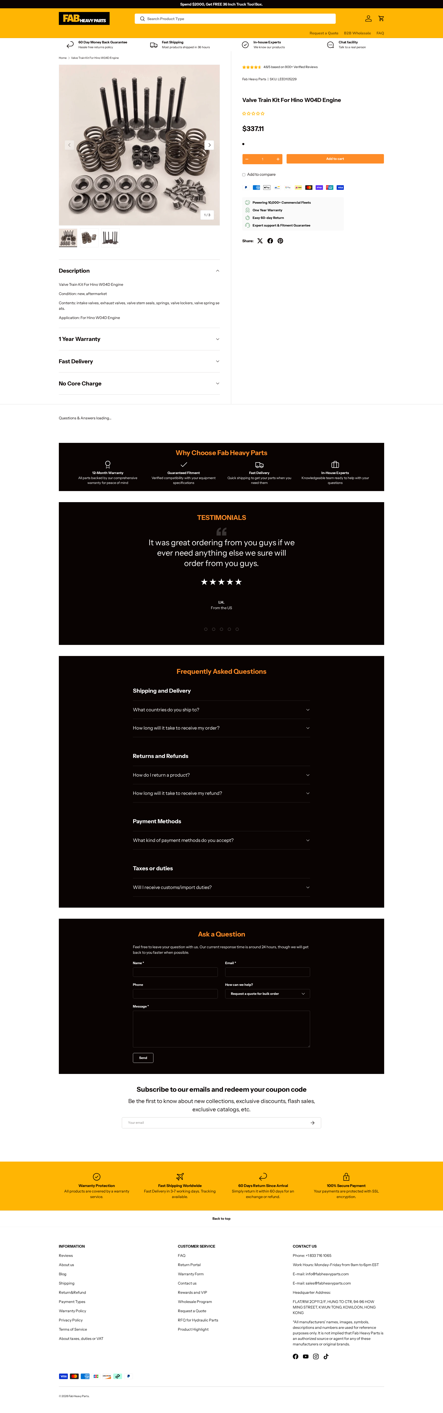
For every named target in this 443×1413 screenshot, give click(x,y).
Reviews (176, 33)
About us (66, 1264)
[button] (253, 113)
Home (63, 58)
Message (140, 1006)
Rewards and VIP (192, 1292)
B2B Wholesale (357, 33)
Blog (62, 1274)
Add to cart (335, 159)
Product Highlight (193, 1329)
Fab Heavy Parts (254, 79)
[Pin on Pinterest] (280, 241)
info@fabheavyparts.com (327, 1274)
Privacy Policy (71, 1320)
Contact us (198, 33)
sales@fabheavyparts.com (328, 1283)
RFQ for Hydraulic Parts (198, 1320)
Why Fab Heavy (120, 33)
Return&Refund (72, 1292)
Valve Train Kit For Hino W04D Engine (95, 58)
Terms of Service (73, 1329)
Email (229, 963)
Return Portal (189, 1264)
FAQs (217, 33)
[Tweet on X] (260, 241)
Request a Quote (324, 33)
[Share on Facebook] (270, 241)
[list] (139, 145)
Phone (138, 985)
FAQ (380, 33)
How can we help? (239, 985)
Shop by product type (77, 33)
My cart (233, 33)
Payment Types (72, 1301)
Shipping (67, 1283)
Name (137, 963)
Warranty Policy (72, 1311)
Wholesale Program (195, 1301)
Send (143, 1058)
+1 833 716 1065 (318, 1255)
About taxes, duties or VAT (81, 1338)
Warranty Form (191, 1274)
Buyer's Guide (151, 33)
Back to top (221, 1218)
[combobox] (235, 19)
